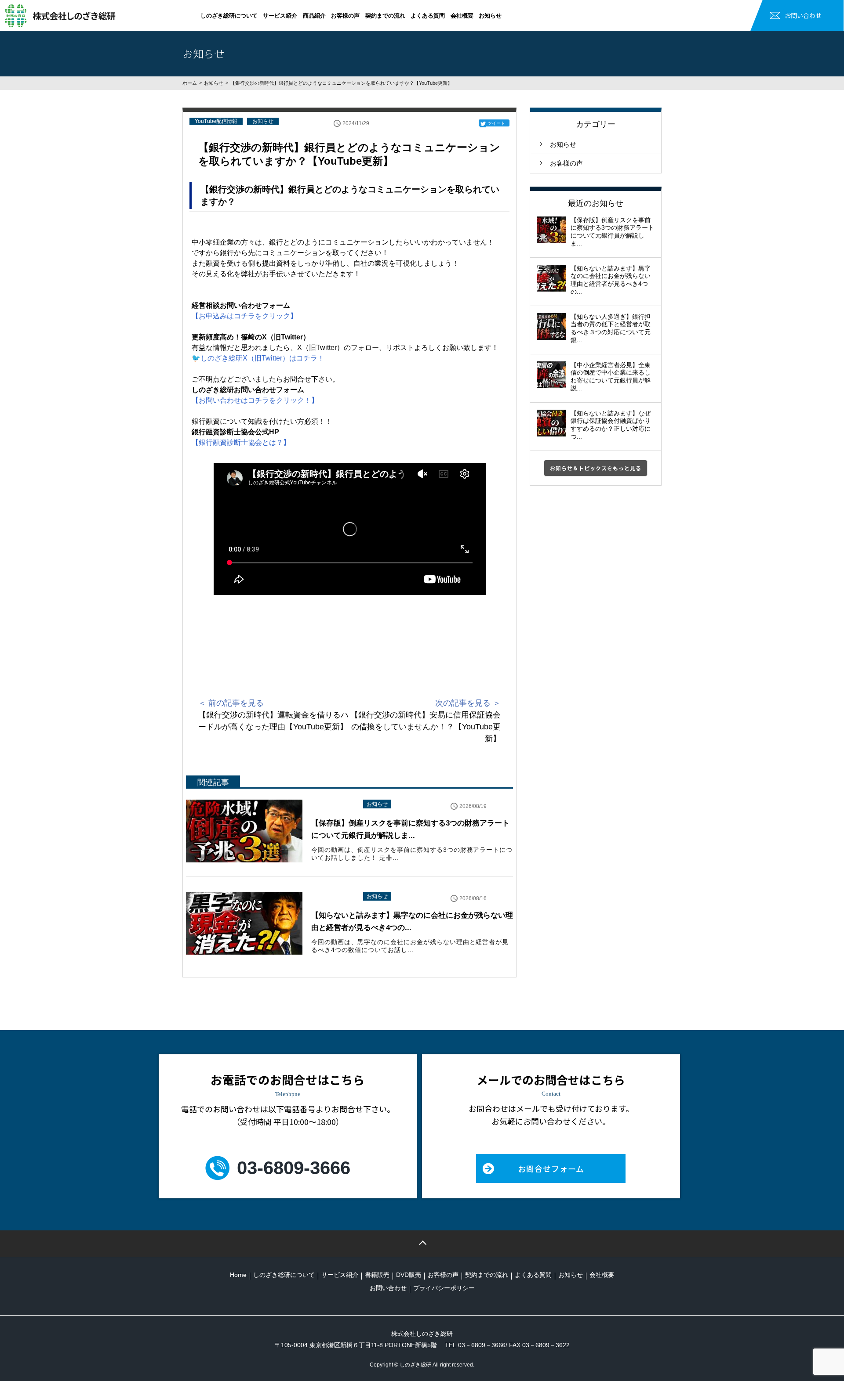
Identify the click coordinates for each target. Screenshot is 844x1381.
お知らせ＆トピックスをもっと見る (595, 468)
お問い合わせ (803, 15)
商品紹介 (314, 15)
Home (238, 1274)
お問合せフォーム (551, 1168)
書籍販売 (377, 1274)
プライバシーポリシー (444, 1287)
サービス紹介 (280, 15)
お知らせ (490, 15)
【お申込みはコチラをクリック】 (244, 316)
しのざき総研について (229, 15)
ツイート (496, 123)
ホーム (189, 83)
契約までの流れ (385, 15)
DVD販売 (408, 1274)
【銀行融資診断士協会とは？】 (241, 442)
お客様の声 (345, 15)
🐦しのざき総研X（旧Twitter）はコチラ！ (258, 358)
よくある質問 (428, 15)
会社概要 (462, 15)
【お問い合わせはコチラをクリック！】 (255, 400)
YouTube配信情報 (216, 121)
